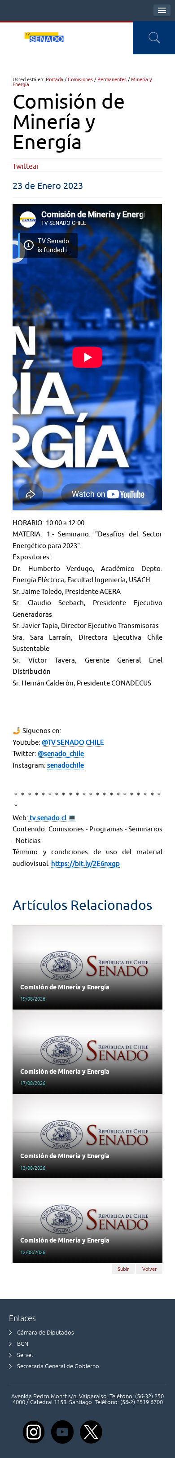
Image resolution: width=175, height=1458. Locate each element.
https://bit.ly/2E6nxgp (85, 863)
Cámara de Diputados (45, 1332)
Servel (25, 1355)
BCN (22, 1343)
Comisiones (80, 79)
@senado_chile (61, 753)
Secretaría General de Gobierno (58, 1366)
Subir (123, 1268)
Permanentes (112, 79)
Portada (54, 79)
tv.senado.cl (47, 817)
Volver (149, 1268)
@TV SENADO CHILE (73, 742)
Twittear (26, 166)
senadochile (65, 765)
